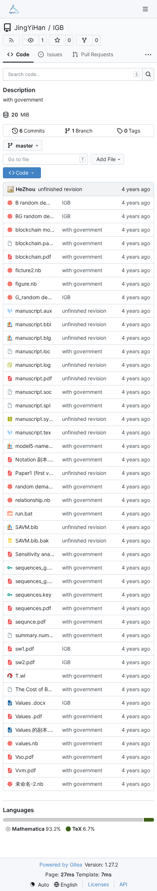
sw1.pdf (24, 649)
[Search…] (148, 74)
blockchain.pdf (33, 257)
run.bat (23, 513)
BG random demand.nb (35, 216)
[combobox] (45, 159)
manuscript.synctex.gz (35, 419)
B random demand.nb (35, 202)
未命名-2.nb (29, 784)
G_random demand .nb (35, 297)
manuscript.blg (33, 338)
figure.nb (26, 284)
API (123, 884)
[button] (30, 40)
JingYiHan (30, 27)
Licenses (98, 884)
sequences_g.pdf (35, 581)
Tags (132, 130)
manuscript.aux (33, 311)
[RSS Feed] (11, 40)
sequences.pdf (33, 608)
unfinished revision (60, 189)
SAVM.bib (26, 527)
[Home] (14, 9)
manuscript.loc (32, 351)
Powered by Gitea (60, 864)
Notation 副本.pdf (35, 459)
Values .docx (30, 703)
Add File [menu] (106, 159)
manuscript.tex (33, 432)
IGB (58, 27)
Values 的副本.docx (35, 730)
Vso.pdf (24, 757)
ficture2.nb (28, 270)
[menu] (39, 885)
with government (82, 229)
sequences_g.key (35, 567)
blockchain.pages (35, 243)
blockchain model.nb (35, 229)
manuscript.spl (32, 405)
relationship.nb (32, 500)
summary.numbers (35, 635)
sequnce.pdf (30, 621)
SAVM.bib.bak (32, 540)
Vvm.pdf (25, 770)
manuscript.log (33, 365)
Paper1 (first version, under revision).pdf (35, 473)
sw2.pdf (25, 662)
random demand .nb (35, 486)
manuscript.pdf (33, 378)
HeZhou (25, 189)
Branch (82, 130)
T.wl (20, 676)
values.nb (26, 743)
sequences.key (33, 594)
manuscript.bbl (33, 324)
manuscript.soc (33, 392)
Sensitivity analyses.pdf (35, 554)
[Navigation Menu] (146, 9)
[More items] (148, 54)
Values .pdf (28, 716)
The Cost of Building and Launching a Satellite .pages (35, 689)
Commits (32, 130)
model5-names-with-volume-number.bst (35, 446)
